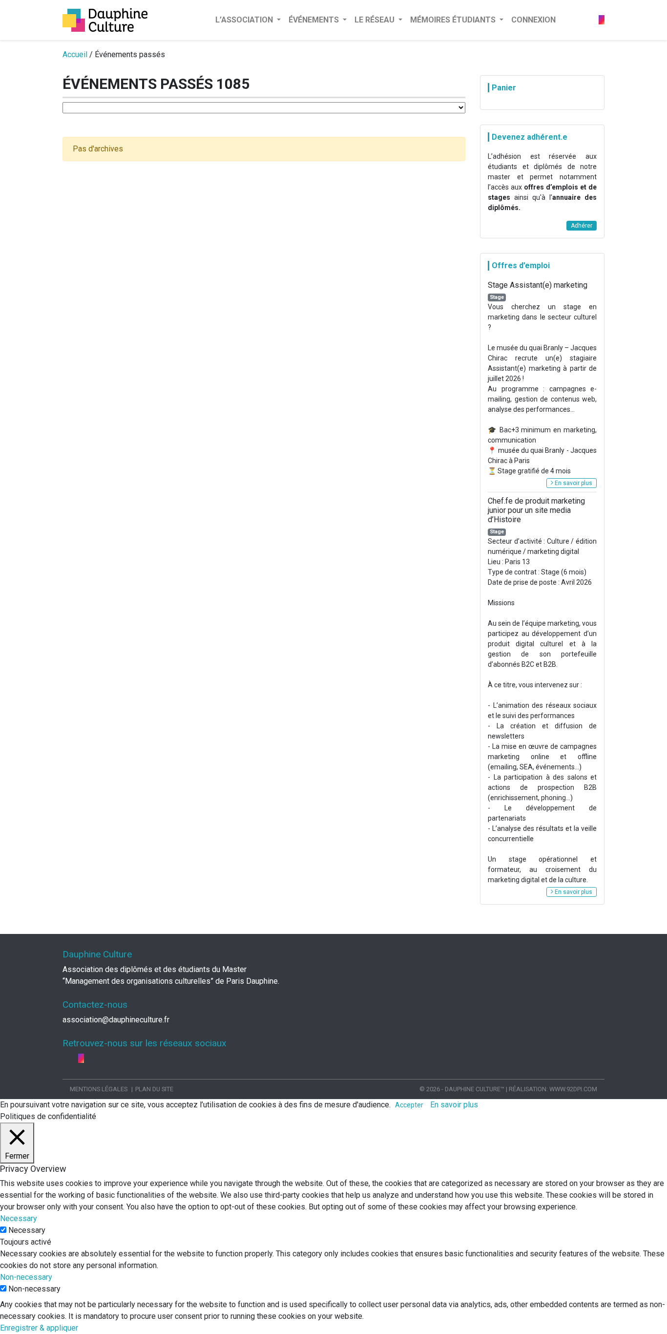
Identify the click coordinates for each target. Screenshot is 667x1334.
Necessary (26, 1230)
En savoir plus (572, 483)
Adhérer (581, 225)
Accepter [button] (409, 1105)
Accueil (75, 54)
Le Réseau (375, 19)
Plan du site (154, 1089)
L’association (245, 19)
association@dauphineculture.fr (116, 1019)
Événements (315, 19)
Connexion (533, 19)
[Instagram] (601, 19)
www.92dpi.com (573, 1089)
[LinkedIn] (595, 19)
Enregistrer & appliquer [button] (39, 1328)
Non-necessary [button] (26, 1277)
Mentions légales (98, 1089)
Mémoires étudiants (454, 19)
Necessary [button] (18, 1218)
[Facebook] (587, 19)
